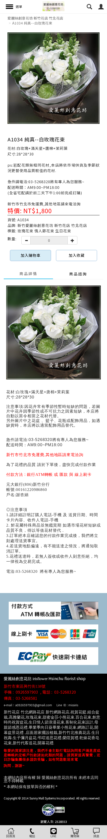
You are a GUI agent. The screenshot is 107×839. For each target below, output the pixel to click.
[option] (53, 78)
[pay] (53, 610)
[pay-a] (53, 632)
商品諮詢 (78, 273)
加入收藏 (77, 255)
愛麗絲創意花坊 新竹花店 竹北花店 (35, 18)
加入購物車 (31, 255)
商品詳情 (28, 273)
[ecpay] (53, 655)
